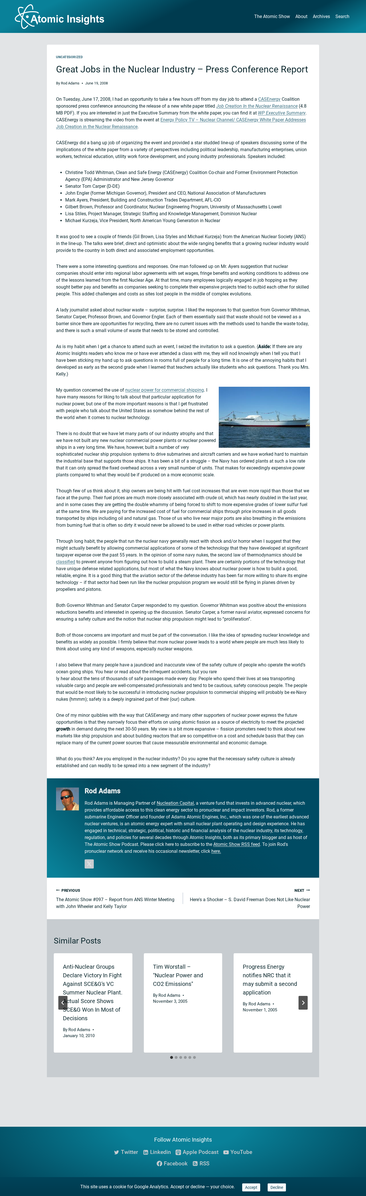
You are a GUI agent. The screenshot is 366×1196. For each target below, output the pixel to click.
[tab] (171, 1057)
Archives (321, 16)
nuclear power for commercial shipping (164, 390)
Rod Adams (70, 83)
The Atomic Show (272, 16)
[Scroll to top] (342, 1128)
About (301, 16)
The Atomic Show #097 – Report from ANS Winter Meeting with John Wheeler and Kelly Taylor (115, 898)
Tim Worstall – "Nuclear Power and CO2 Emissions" (178, 975)
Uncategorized (69, 57)
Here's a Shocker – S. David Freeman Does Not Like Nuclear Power (250, 898)
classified (65, 562)
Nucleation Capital (175, 803)
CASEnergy (269, 99)
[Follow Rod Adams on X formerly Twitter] (89, 864)
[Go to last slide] (62, 1003)
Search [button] (342, 16)
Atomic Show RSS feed (236, 844)
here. (216, 851)
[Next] (303, 1003)
